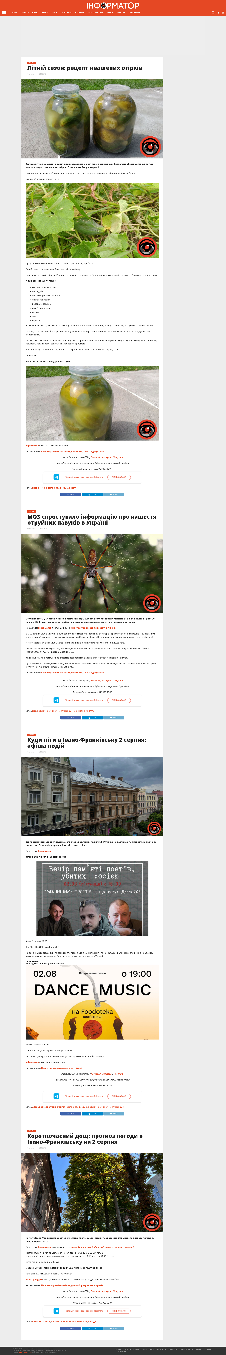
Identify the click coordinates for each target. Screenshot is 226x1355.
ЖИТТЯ (25, 12)
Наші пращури (34, 1279)
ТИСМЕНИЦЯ (66, 12)
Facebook (96, 1073)
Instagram (107, 1073)
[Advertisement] (113, 35)
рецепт (72, 488)
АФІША (110, 12)
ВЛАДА (35, 12)
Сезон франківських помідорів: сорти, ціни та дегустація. (73, 451)
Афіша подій (38, 1107)
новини (36, 488)
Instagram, (107, 457)
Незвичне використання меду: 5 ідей (61, 1068)
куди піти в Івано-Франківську (71, 1107)
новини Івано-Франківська (55, 488)
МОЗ (34, 711)
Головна (14, 12)
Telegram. (118, 457)
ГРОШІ (45, 12)
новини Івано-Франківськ (59, 711)
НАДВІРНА (79, 12)
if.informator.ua (25, 1353)
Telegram (118, 1073)
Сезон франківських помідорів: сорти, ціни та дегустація (72, 672)
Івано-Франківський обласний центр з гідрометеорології (102, 1247)
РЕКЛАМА (121, 12)
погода (92, 1322)
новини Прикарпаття (83, 711)
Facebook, (96, 457)
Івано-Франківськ (41, 1322)
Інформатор (32, 445)
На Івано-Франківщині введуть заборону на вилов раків (72, 1285)
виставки (51, 1107)
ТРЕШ (54, 12)
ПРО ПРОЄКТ (134, 12)
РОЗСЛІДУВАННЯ (95, 12)
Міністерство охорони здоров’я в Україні (93, 627)
